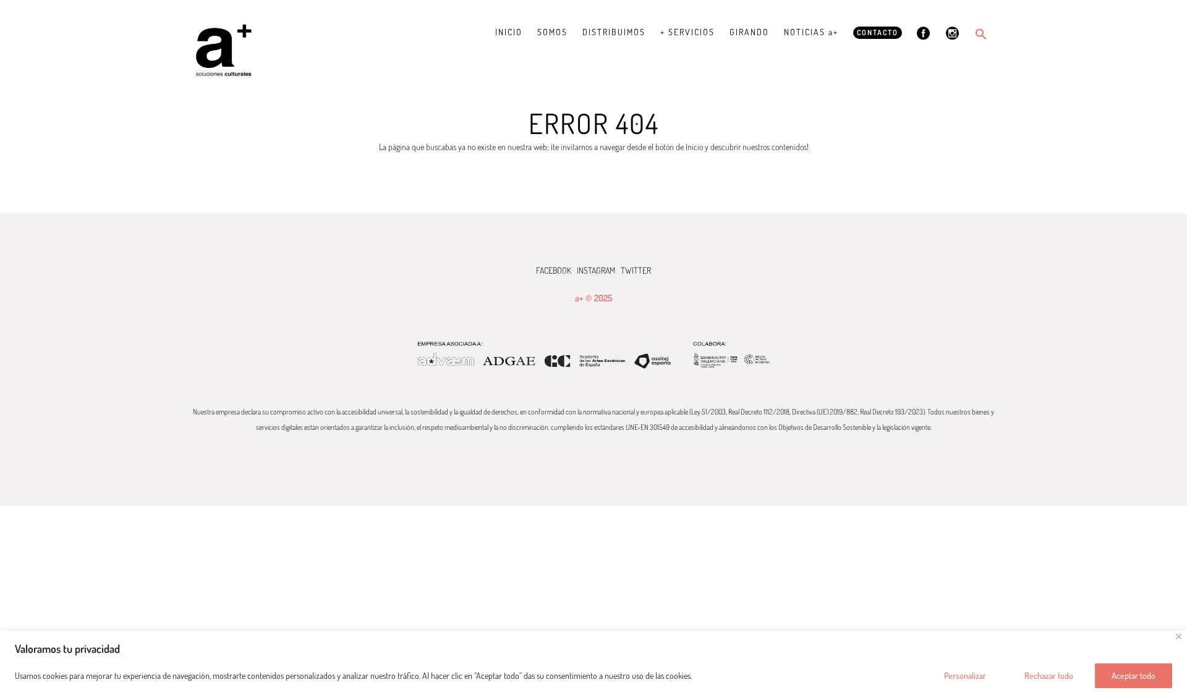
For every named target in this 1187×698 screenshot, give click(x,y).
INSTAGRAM (596, 270)
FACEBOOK (553, 270)
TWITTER (636, 270)
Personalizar (965, 675)
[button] (981, 34)
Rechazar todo (1048, 675)
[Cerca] (1178, 636)
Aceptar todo (1133, 675)
